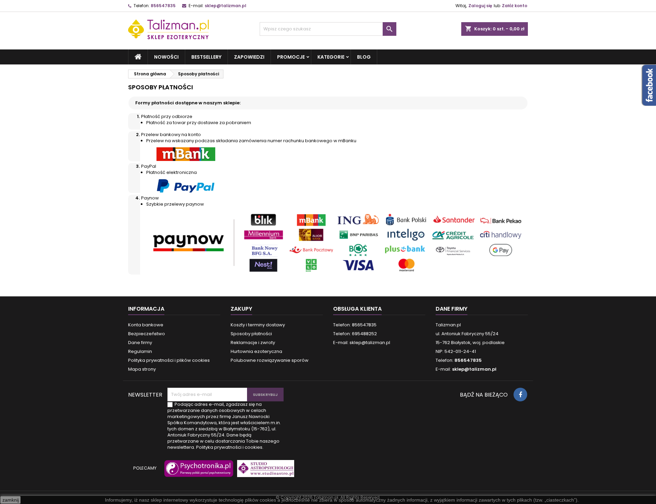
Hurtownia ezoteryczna (256, 351)
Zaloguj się (480, 6)
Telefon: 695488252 (355, 333)
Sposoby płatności (251, 333)
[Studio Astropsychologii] (264, 472)
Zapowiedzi (249, 57)
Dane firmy (140, 342)
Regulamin (140, 351)
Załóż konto (514, 6)
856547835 (163, 6)
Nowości (166, 57)
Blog (364, 57)
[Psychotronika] (197, 472)
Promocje (291, 57)
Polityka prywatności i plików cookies (169, 360)
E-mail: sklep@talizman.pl (361, 342)
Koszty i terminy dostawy (258, 325)
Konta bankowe (145, 325)
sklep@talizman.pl (225, 6)
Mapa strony (142, 369)
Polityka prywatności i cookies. (229, 447)
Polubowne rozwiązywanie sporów (270, 360)
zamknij (10, 500)
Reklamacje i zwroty (253, 342)
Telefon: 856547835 (355, 325)
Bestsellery (206, 57)
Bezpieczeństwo (146, 333)
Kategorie (330, 57)
